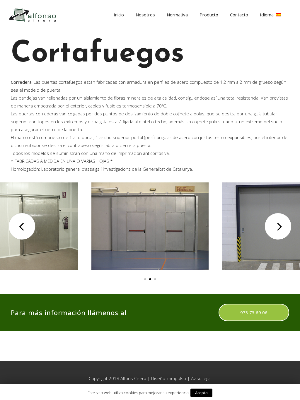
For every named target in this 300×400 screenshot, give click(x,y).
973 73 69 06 (253, 312)
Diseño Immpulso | (171, 378)
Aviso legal (201, 378)
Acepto (201, 392)
